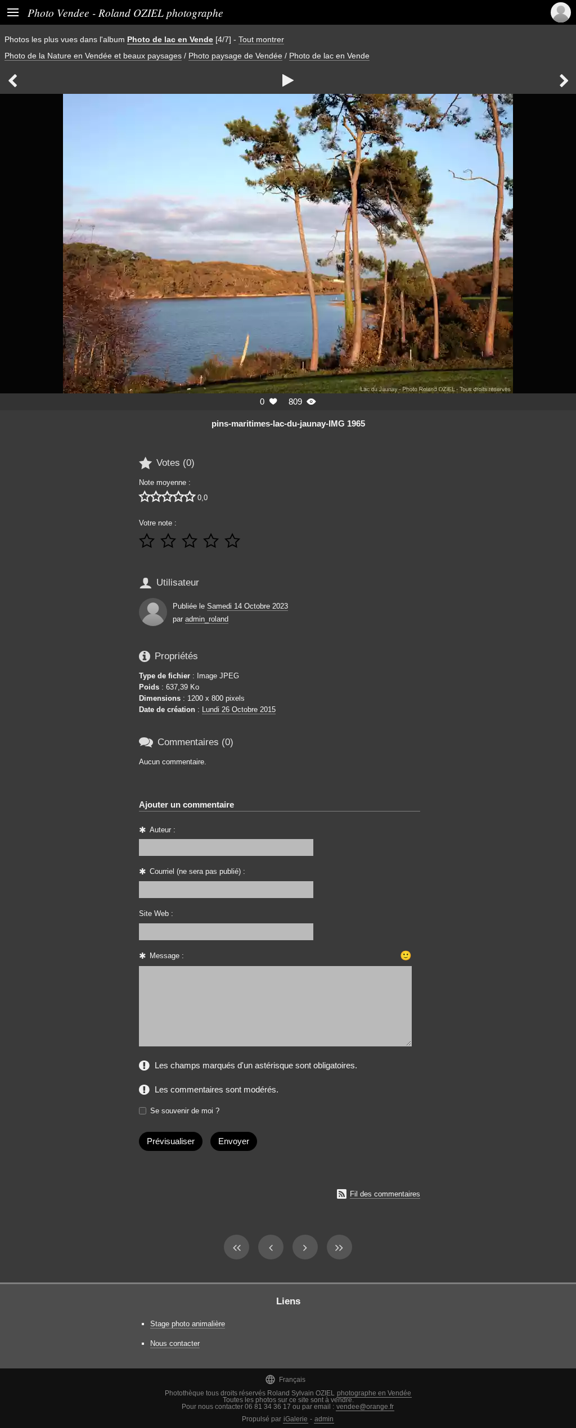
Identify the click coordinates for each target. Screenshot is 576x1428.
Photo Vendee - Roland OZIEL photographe (125, 12)
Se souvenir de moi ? (184, 1111)
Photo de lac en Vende (170, 39)
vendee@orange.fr (365, 1406)
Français (285, 1379)
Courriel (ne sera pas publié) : (197, 871)
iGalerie (296, 1419)
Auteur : (163, 830)
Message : (167, 955)
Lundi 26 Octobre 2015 (239, 709)
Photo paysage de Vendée (235, 55)
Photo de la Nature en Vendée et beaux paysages (93, 55)
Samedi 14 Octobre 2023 (247, 606)
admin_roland (206, 619)
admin (324, 1419)
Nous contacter (175, 1343)
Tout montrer (261, 39)
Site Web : (156, 913)
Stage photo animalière (187, 1324)
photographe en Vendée (374, 1393)
